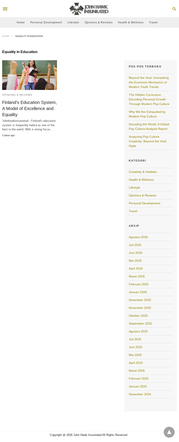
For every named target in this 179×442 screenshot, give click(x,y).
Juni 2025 (135, 347)
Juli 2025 (135, 339)
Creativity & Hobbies (143, 172)
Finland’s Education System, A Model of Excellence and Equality (29, 108)
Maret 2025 (137, 370)
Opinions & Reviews (99, 22)
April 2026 (136, 268)
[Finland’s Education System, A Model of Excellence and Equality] (29, 75)
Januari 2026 (138, 292)
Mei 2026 (135, 260)
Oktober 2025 (138, 315)
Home (21, 22)
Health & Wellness (131, 22)
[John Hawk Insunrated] (89, 8)
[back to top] (169, 432)
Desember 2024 (140, 394)
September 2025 (140, 323)
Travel (153, 22)
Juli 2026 (135, 245)
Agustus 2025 (138, 331)
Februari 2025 (138, 378)
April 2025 (136, 363)
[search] (174, 8)
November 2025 (140, 308)
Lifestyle (73, 22)
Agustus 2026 (138, 237)
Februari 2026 (138, 284)
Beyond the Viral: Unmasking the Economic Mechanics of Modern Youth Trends (149, 82)
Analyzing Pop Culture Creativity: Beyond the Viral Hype (147, 141)
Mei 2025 (135, 355)
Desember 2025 (140, 300)
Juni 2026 (135, 253)
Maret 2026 (137, 276)
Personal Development (46, 22)
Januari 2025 (138, 386)
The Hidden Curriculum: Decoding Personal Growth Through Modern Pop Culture (149, 99)
